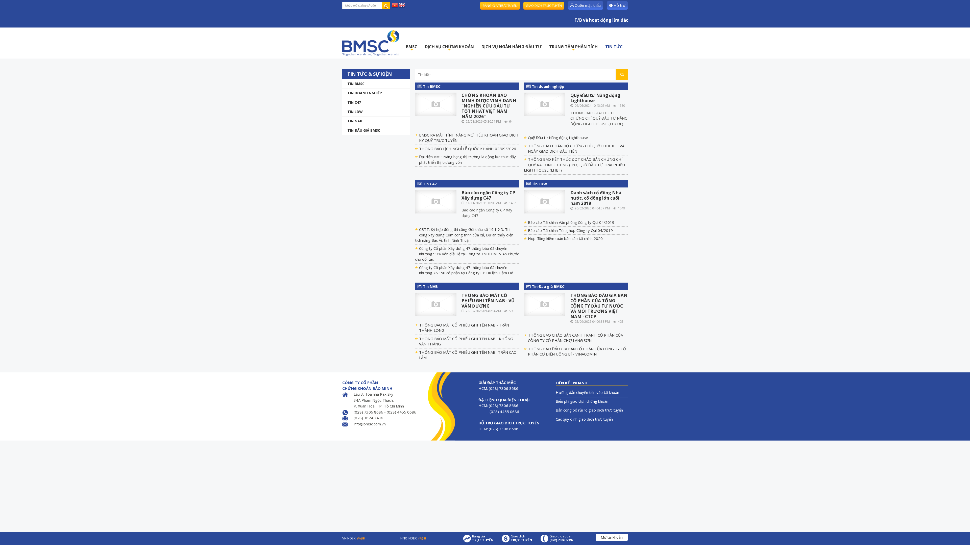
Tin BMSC (356, 83)
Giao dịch (521, 538)
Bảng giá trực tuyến (500, 5)
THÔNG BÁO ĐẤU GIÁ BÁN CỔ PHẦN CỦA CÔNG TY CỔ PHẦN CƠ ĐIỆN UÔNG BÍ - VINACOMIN (577, 351)
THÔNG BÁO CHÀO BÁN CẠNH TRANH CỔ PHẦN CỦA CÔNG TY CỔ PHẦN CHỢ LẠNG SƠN (575, 338)
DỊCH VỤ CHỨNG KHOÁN (449, 48)
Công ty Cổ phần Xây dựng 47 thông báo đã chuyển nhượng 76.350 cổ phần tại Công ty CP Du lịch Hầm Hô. (466, 270)
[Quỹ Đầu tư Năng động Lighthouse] (545, 103)
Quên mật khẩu (587, 5)
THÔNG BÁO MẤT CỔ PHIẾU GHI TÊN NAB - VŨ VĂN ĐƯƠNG (488, 300)
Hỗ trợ (619, 5)
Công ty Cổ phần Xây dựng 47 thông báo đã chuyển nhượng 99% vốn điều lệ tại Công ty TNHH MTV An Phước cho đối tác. (467, 254)
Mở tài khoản (612, 537)
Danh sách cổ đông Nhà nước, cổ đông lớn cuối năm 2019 (595, 198)
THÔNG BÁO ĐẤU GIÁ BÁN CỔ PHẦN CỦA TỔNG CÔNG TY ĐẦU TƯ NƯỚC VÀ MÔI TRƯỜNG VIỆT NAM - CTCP (598, 305)
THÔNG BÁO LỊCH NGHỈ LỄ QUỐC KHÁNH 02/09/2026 (467, 148)
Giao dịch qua (561, 538)
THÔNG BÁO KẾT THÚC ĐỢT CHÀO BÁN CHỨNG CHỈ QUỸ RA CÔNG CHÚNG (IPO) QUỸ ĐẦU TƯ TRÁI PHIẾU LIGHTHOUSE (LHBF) (574, 165)
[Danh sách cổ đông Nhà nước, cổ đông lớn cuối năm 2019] (545, 201)
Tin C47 (354, 102)
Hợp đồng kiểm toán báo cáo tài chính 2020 (565, 238)
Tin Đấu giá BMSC (363, 130)
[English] (402, 5)
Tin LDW (355, 111)
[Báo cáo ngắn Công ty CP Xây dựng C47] (436, 201)
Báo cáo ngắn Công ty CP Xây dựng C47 (488, 195)
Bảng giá (482, 538)
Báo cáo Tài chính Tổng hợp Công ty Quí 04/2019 (570, 230)
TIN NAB (354, 121)
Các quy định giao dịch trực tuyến (584, 419)
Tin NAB (430, 286)
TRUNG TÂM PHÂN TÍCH (573, 48)
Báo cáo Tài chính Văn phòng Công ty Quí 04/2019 (571, 222)
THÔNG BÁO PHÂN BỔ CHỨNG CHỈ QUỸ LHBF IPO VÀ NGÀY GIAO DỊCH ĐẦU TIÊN (576, 148)
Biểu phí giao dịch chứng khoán (582, 401)
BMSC (411, 48)
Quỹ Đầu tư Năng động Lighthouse (595, 97)
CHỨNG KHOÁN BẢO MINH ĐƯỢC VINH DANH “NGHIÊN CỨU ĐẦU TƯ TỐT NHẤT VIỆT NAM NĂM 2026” (489, 105)
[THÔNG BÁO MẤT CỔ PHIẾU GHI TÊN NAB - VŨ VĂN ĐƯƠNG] (436, 304)
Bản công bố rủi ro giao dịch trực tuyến (589, 410)
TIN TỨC (614, 46)
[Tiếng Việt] (395, 5)
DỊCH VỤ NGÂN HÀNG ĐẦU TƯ (511, 46)
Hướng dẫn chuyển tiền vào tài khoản (587, 392)
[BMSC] (370, 43)
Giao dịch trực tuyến (544, 5)
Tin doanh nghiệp (364, 93)
